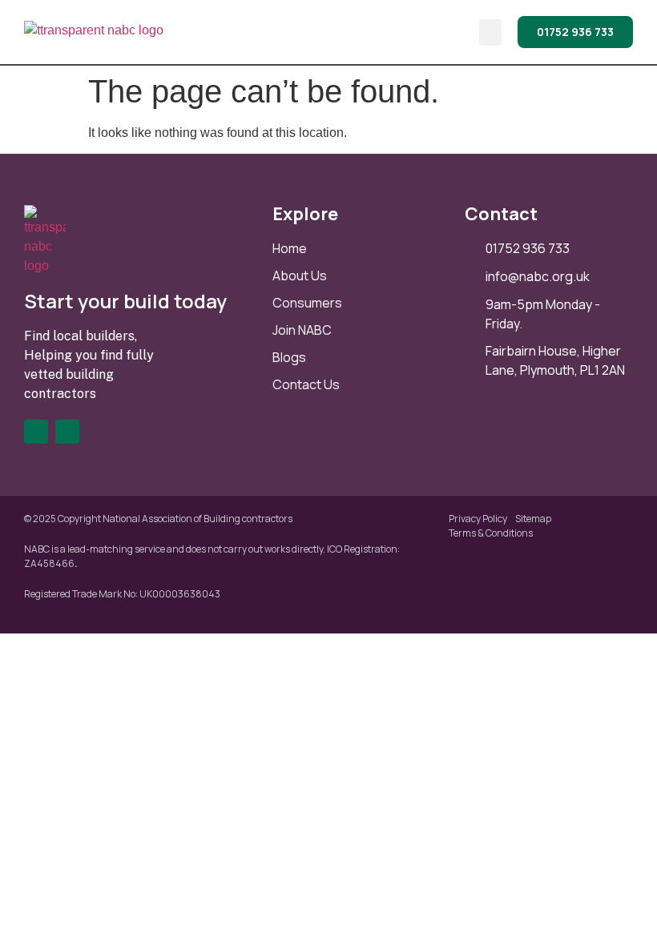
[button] (490, 32)
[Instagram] (67, 432)
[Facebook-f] (36, 432)
